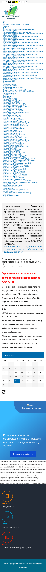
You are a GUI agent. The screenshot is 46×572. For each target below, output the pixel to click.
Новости (6, 26)
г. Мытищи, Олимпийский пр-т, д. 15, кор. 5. (16, 548)
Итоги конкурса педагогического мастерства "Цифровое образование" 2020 (23, 70)
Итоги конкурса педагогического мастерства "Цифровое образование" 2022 (23, 58)
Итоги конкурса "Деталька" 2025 (14, 109)
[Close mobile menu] (3, 23)
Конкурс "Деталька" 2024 (12, 127)
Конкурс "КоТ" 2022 (10, 184)
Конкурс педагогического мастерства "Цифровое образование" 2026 (20, 37)
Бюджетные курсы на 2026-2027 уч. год (17, 90)
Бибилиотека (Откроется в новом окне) (17, 193)
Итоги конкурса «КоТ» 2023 (12, 149)
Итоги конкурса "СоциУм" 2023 (14, 152)
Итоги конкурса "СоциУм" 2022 (14, 172)
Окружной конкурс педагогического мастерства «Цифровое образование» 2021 (20, 67)
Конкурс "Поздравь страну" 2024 (14, 121)
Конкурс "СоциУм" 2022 (11, 170)
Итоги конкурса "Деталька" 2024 (14, 129)
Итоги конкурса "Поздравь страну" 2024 (17, 123)
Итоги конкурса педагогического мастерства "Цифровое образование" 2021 (23, 64)
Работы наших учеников (11, 187)
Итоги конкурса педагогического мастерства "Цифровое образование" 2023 (23, 52)
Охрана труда (8, 191)
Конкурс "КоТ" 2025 (10, 114)
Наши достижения (9, 84)
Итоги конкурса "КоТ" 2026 (12, 100)
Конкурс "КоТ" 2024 (10, 130)
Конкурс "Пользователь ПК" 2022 (14, 179)
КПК (4, 27)
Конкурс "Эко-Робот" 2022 (12, 173)
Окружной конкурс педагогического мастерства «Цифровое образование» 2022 (20, 61)
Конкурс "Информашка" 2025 (13, 111)
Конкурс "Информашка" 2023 (13, 145)
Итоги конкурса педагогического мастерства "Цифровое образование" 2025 (23, 40)
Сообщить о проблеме (23, 454)
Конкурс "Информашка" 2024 (13, 124)
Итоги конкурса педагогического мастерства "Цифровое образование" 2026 (23, 34)
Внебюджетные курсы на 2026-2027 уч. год (18, 91)
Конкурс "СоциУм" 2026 (11, 102)
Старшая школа (8, 96)
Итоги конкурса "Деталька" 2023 (14, 144)
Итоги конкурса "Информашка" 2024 (16, 126)
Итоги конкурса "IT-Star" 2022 (13, 178)
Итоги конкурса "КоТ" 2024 (12, 132)
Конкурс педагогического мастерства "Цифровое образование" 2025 (20, 43)
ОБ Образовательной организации (15, 190)
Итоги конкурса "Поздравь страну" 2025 (17, 106)
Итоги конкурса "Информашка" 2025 (16, 112)
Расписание (7, 88)
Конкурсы (6, 97)
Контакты (6, 194)
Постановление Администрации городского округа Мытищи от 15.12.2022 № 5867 (23, 249)
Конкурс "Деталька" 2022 (12, 167)
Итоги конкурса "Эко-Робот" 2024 (15, 138)
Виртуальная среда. (10, 85)
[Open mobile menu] (3, 21)
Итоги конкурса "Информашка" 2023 (16, 146)
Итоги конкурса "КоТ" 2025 (12, 115)
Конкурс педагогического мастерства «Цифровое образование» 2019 (20, 76)
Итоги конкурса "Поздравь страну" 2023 (17, 141)
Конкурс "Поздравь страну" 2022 (14, 161)
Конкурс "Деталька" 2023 (12, 142)
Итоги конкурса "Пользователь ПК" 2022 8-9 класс (20, 182)
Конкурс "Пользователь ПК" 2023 (14, 157)
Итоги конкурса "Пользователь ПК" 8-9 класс (19, 160)
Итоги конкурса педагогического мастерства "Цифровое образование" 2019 (23, 78)
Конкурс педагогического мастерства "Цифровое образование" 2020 (20, 73)
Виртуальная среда (10, 30)
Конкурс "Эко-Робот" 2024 (12, 136)
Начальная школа (9, 93)
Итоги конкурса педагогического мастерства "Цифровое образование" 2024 (23, 46)
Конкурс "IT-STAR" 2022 (11, 176)
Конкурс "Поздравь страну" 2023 (14, 139)
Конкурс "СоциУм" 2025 (11, 118)
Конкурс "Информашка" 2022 (13, 164)
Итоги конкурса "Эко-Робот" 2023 (15, 155)
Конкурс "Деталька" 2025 (12, 108)
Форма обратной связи (11, 196)
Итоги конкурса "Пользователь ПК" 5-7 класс (19, 158)
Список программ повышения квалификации (19, 29)
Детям (5, 82)
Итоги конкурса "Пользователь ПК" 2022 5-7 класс (20, 181)
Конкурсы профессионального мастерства (18, 32)
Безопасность (8, 188)
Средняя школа (8, 94)
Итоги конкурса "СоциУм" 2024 (14, 135)
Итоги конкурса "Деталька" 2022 (14, 169)
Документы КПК (9, 81)
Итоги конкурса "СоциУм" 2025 (14, 120)
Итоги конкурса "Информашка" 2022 (16, 166)
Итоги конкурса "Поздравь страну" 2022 (17, 163)
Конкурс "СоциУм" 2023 (11, 151)
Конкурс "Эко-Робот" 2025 (12, 117)
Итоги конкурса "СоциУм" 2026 (14, 103)
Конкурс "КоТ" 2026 (10, 99)
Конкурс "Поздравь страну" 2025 (14, 105)
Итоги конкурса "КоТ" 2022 (12, 185)
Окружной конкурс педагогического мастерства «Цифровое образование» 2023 (20, 55)
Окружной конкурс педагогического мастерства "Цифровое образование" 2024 (20, 49)
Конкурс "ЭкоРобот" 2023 (12, 154)
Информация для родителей (13, 87)
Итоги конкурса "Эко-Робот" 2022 (15, 175)
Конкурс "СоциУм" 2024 (11, 133)
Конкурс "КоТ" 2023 (10, 148)
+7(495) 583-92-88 (8, 507)
